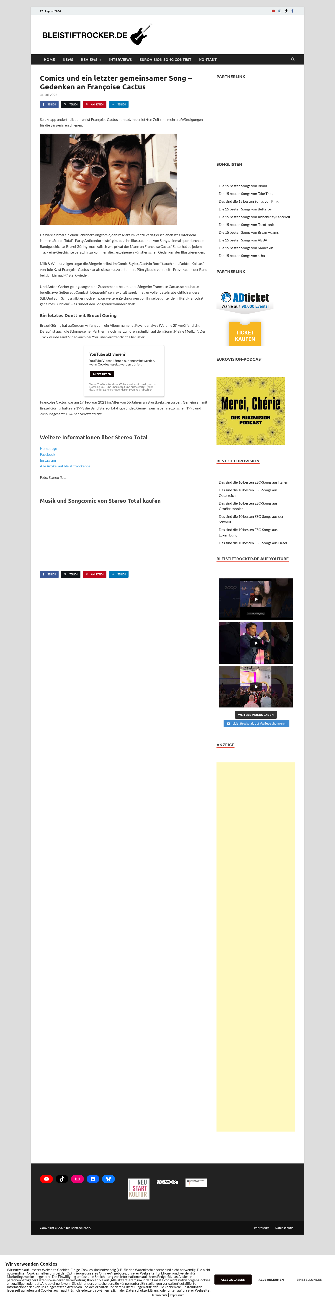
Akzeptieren (102, 374)
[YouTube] (273, 11)
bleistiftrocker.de (78, 1228)
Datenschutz (284, 1228)
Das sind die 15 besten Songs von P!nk (248, 201)
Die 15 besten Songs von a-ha (242, 255)
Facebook (47, 454)
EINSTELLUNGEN (309, 1279)
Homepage (48, 448)
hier (149, 389)
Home (49, 59)
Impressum (262, 1228)
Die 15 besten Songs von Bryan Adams (249, 232)
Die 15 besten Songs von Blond (243, 186)
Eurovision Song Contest (165, 59)
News (68, 59)
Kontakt (208, 59)
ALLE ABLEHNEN (271, 1279)
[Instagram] (279, 11)
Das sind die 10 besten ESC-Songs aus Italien (253, 482)
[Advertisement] (255, 947)
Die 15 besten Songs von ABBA (243, 240)
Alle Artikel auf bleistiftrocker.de (65, 466)
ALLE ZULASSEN (233, 1279)
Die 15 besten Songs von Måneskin (246, 248)
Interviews (120, 59)
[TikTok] (286, 11)
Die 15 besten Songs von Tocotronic (246, 224)
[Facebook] (292, 11)
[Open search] (292, 59)
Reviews (89, 59)
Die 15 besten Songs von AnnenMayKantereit (254, 217)
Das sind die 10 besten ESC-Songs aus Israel (253, 543)
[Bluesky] (108, 1179)
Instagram (48, 460)
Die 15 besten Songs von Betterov (245, 209)
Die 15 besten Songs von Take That (246, 193)
